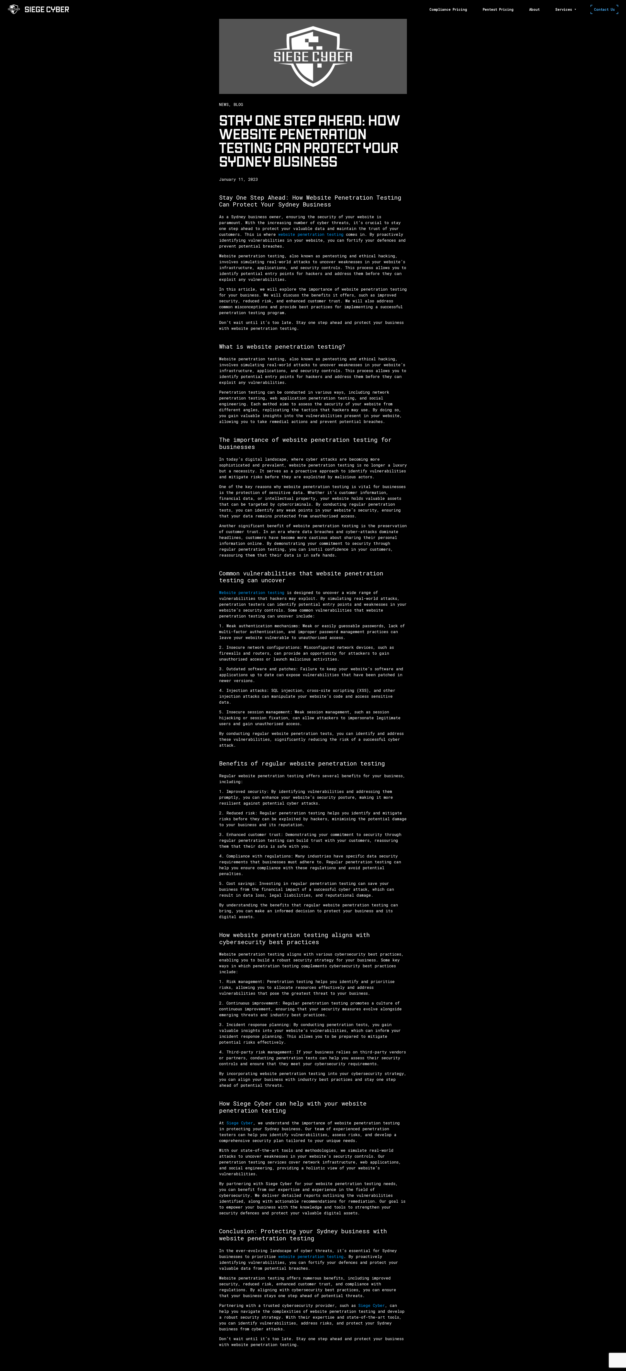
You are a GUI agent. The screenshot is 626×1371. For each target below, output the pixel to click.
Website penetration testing (251, 592)
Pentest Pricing (498, 9)
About (534, 9)
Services (563, 9)
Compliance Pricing (448, 9)
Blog (238, 104)
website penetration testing (311, 234)
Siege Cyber (239, 1122)
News (224, 104)
